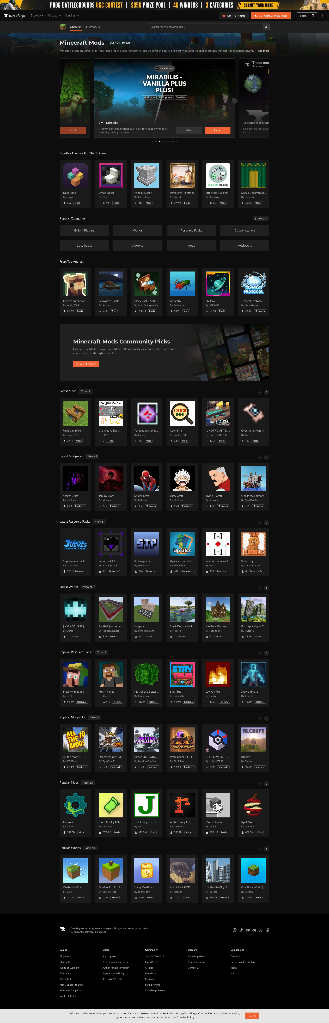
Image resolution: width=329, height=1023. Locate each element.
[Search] (266, 27)
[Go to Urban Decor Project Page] (111, 184)
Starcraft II (65, 979)
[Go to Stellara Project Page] (218, 292)
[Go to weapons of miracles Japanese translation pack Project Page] (218, 552)
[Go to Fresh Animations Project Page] (75, 683)
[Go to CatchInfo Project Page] (182, 422)
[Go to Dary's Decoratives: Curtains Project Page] (253, 184)
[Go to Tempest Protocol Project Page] (253, 292)
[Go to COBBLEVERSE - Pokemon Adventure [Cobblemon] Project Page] (218, 748)
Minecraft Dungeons (70, 990)
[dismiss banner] (323, 5)
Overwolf (235, 956)
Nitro (233, 973)
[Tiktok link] (241, 930)
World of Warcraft (69, 968)
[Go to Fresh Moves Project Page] (111, 683)
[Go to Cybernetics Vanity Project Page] (253, 422)
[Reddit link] (267, 930)
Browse (36, 15)
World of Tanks (68, 996)
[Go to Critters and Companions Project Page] (75, 292)
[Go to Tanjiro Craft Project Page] (111, 487)
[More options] (322, 15)
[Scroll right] (266, 392)
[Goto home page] (14, 16)
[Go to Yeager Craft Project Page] (75, 487)
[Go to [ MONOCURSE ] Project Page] (75, 618)
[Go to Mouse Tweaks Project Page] (218, 813)
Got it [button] (252, 1015)
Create (53, 15)
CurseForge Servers (155, 990)
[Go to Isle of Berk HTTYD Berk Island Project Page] (182, 879)
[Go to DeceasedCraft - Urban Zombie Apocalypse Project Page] (111, 748)
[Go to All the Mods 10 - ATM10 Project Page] (75, 748)
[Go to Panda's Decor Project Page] (146, 184)
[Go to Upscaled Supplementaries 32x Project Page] (182, 552)
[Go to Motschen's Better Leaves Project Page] (146, 683)
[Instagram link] (235, 930)
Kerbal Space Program (71, 985)
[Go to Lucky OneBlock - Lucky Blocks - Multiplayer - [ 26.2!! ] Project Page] (146, 879)
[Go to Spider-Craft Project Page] (146, 487)
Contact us (193, 968)
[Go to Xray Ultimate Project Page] (253, 683)
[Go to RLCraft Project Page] (253, 748)
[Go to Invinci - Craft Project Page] (218, 487)
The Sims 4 (65, 973)
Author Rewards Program (115, 968)
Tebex (234, 968)
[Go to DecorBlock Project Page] (75, 184)
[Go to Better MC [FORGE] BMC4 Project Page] (146, 748)
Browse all (261, 218)
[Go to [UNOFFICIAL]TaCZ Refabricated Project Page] (218, 422)
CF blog (149, 968)
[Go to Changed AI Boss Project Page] (111, 422)
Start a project (110, 956)
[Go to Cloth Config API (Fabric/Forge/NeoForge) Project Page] (111, 813)
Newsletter (151, 973)
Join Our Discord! (154, 956)
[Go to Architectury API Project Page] (182, 813)
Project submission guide (115, 962)
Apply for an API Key (113, 973)
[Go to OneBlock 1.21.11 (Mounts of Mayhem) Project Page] (111, 879)
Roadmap (150, 979)
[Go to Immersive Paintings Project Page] (182, 184)
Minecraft (65, 962)
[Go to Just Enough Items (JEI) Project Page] (146, 813)
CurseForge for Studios (243, 962)
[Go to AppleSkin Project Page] (253, 813)
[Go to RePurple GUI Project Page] (111, 552)
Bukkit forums (152, 985)
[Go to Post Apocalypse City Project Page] (253, 618)
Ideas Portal (151, 962)
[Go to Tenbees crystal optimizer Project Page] (146, 422)
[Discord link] (254, 930)
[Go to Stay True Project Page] (182, 683)
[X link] (261, 930)
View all (85, 391)
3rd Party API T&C (112, 979)
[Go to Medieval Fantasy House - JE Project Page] (218, 618)
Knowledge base (196, 956)
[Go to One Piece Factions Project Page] (253, 487)
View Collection (208, 130)
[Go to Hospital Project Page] (146, 618)
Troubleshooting (196, 962)
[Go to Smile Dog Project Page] (253, 552)
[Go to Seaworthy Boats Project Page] (111, 292)
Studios (70, 15)
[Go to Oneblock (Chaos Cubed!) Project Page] (75, 879)
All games (65, 956)
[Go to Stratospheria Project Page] (146, 552)
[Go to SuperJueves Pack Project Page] (75, 552)
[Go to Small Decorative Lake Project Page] (182, 618)
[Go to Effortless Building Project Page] (218, 184)
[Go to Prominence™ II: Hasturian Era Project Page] (182, 748)
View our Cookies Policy (179, 1017)
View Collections (86, 364)
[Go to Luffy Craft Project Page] (182, 487)
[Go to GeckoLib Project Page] (75, 813)
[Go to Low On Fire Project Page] (218, 683)
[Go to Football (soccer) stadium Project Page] (111, 618)
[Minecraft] (63, 27)
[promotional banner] (164, 5)
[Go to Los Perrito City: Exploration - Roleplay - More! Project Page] (218, 879)
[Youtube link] (248, 930)
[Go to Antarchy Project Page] (182, 292)
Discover (76, 26)
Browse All (92, 26)
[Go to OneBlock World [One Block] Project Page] (253, 879)
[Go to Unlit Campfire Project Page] (75, 422)
